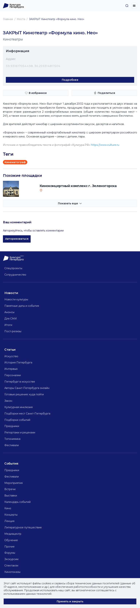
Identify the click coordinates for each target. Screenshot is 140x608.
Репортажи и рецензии (19, 432)
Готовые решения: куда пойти (24, 394)
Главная (8, 19)
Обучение (11, 540)
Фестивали (11, 445)
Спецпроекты (13, 268)
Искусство (11, 356)
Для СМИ (10, 318)
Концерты (11, 514)
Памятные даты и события (21, 305)
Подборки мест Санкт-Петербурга (27, 413)
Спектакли (11, 565)
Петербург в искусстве (19, 381)
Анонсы (9, 312)
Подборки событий (17, 420)
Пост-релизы (12, 331)
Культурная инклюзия (18, 407)
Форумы (9, 552)
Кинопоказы (12, 572)
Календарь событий (17, 502)
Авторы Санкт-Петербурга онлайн (26, 388)
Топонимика (12, 439)
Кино (7, 508)
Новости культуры (16, 299)
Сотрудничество (15, 274)
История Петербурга (18, 362)
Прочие (9, 546)
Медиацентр (12, 533)
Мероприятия (13, 483)
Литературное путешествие (23, 527)
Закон (8, 400)
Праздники (11, 426)
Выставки (10, 495)
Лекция (9, 521)
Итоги (8, 325)
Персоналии (12, 375)
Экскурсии (11, 559)
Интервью (11, 369)
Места (21, 19)
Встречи (9, 489)
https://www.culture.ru (105, 145)
